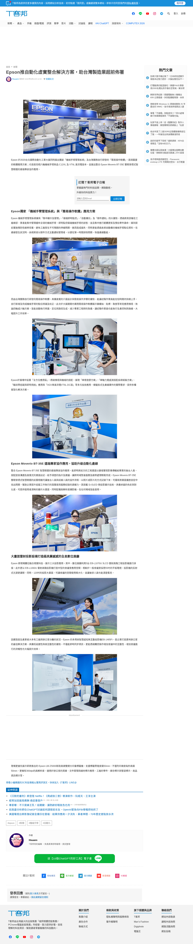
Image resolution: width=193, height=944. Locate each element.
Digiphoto (139, 926)
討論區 (82, 23)
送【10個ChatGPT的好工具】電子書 (70, 858)
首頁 (8, 67)
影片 (63, 23)
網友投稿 (166, 931)
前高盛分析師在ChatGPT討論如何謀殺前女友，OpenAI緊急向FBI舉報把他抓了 (53, 809)
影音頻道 (106, 876)
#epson (11, 823)
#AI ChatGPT (102, 23)
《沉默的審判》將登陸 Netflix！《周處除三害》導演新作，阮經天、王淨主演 (52, 796)
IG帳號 (124, 876)
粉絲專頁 (51, 876)
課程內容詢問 (168, 922)
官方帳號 (70, 876)
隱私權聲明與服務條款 (117, 917)
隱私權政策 (132, 3)
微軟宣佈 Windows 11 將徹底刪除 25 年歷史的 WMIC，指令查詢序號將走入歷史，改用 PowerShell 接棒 (167, 107)
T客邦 (137, 917)
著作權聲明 (112, 922)
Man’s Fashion (141, 922)
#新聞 (21, 823)
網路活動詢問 (168, 926)
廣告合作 (83, 922)
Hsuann (15, 79)
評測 (49, 23)
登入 (176, 13)
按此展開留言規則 (39, 897)
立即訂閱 (117, 199)
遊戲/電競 (39, 23)
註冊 (183, 13)
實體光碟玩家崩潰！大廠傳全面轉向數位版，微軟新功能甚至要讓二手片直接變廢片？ (167, 153)
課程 (90, 23)
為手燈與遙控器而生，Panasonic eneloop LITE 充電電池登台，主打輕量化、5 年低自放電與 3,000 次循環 (167, 162)
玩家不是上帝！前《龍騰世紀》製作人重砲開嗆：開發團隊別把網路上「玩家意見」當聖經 (167, 125)
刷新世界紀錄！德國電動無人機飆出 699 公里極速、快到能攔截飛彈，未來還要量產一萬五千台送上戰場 (167, 97)
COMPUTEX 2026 (135, 23)
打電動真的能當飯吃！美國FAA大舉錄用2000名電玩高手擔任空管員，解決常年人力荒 (167, 88)
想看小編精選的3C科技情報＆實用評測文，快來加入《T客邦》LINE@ (41, 782)
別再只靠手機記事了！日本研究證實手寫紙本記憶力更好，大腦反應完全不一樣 (167, 79)
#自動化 (46, 823)
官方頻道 (88, 876)
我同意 (180, 3)
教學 (56, 23)
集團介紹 (83, 917)
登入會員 (34, 893)
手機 (29, 23)
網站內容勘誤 (168, 917)
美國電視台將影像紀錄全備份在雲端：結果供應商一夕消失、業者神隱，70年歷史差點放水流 (61, 814)
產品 (19, 23)
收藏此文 (50, 79)
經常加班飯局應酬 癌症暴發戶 (26, 800)
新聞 (9, 23)
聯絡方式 (83, 926)
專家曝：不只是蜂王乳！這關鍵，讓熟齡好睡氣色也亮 (39, 805)
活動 (71, 23)
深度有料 (116, 23)
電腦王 (137, 931)
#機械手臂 (33, 823)
